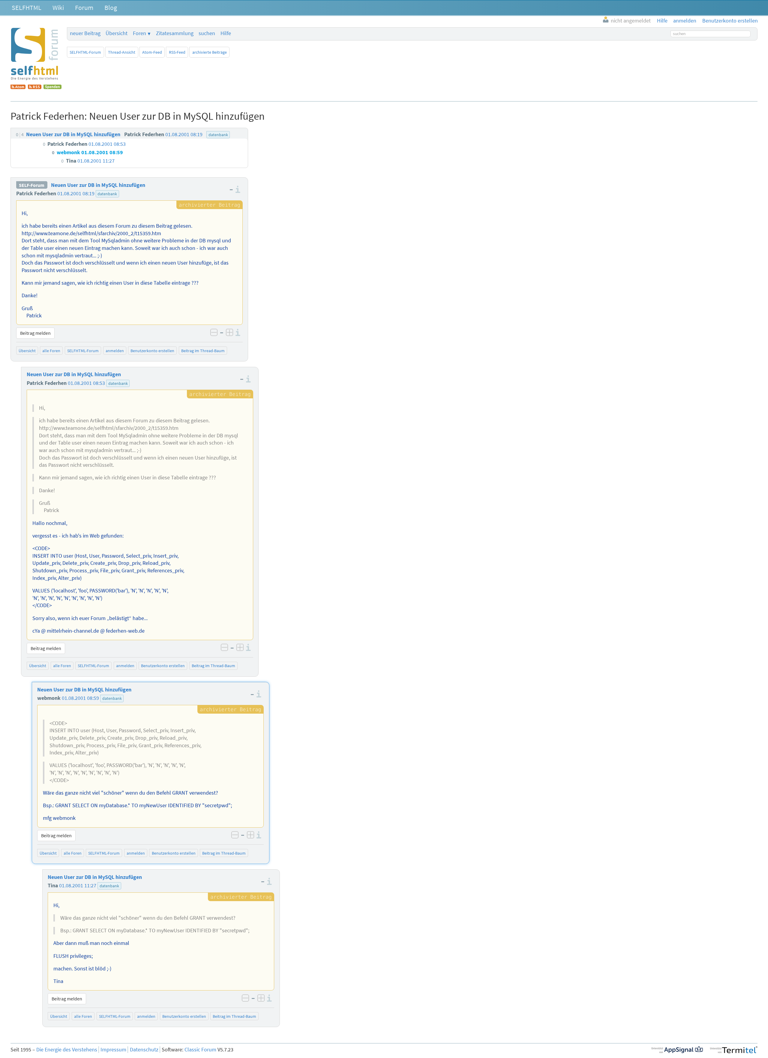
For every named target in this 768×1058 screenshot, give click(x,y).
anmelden (115, 350)
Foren (139, 33)
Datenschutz (144, 1049)
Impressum (113, 1049)
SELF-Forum (31, 185)
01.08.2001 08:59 (80, 698)
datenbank (107, 193)
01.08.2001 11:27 (77, 885)
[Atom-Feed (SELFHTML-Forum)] (18, 87)
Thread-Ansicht (121, 52)
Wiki (58, 7)
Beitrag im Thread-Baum (203, 350)
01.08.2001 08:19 (75, 193)
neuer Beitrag (85, 33)
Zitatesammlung (175, 33)
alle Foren (51, 350)
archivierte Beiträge (209, 52)
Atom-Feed (152, 52)
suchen (207, 33)
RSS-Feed (177, 52)
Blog (110, 7)
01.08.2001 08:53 (86, 383)
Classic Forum (200, 1049)
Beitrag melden (35, 333)
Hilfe (225, 33)
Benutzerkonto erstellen (152, 350)
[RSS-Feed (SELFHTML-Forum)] (34, 87)
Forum (84, 7)
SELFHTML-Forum (85, 52)
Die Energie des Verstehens (66, 1049)
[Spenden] (53, 87)
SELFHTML (26, 7)
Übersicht (117, 33)
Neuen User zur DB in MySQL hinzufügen (98, 185)
